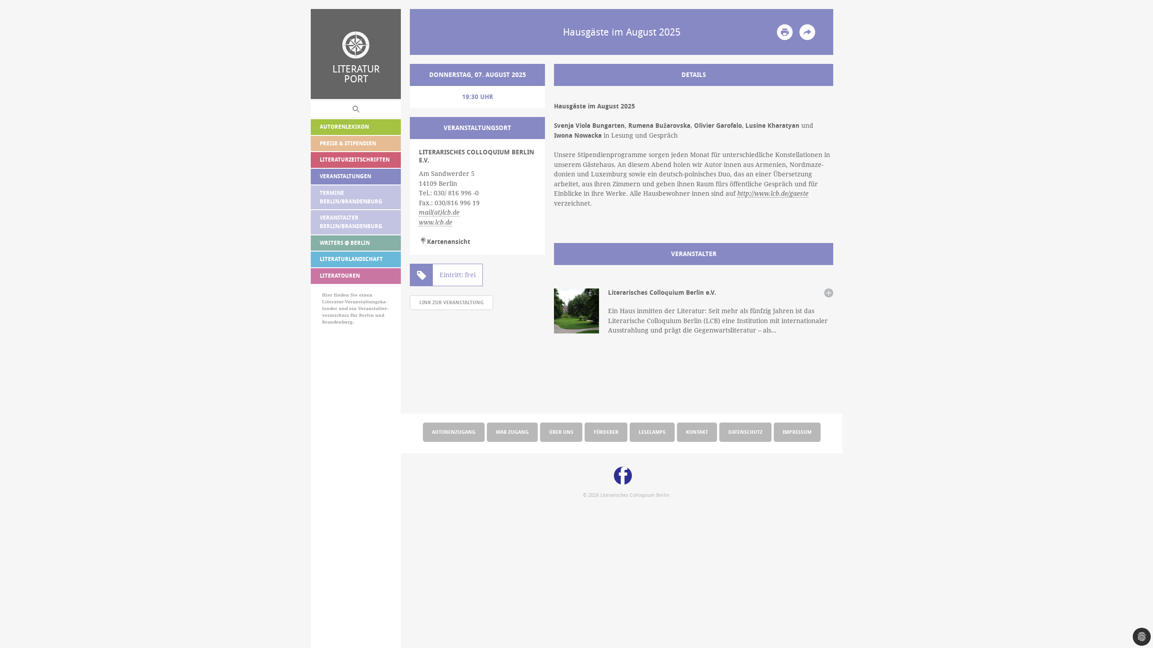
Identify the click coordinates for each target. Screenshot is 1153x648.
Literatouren (340, 275)
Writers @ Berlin (345, 243)
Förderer (606, 431)
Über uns (561, 431)
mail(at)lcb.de (439, 212)
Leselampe (652, 431)
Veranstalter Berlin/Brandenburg (351, 222)
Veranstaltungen (345, 176)
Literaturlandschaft (351, 259)
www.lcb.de (435, 222)
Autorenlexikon (344, 126)
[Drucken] (785, 32)
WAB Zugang (512, 431)
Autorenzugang (454, 431)
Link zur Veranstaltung (451, 302)
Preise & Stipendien (348, 143)
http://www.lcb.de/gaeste (772, 193)
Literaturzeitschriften (355, 159)
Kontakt (697, 431)
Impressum (797, 431)
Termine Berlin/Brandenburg (351, 197)
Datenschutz (745, 431)
